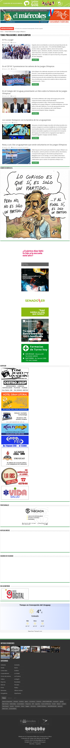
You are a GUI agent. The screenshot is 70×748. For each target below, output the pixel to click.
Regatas (27, 706)
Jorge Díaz (37, 704)
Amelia (2, 667)
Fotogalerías (4, 693)
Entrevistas (20, 147)
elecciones (33, 706)
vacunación (55, 701)
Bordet (54, 704)
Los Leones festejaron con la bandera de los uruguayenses (26, 120)
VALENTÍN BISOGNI (52, 706)
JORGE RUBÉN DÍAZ (47, 701)
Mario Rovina (5, 704)
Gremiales (17, 665)
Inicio (1, 31)
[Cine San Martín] (15, 373)
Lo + (15, 698)
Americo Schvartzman (7, 701)
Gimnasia (16, 701)
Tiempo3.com (38, 631)
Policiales (16, 684)
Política (16, 687)
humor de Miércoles (46, 704)
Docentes (17, 706)
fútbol (22, 706)
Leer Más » (35, 59)
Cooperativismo (5, 673)
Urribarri (64, 704)
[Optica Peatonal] (15, 417)
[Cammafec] (15, 441)
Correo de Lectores (6, 676)
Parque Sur (28, 704)
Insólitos (16, 670)
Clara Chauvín (5, 706)
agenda (61, 701)
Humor (16, 667)
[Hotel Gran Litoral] (15, 401)
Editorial (3, 684)
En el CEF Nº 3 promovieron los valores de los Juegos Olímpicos (28, 66)
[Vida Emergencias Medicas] (15, 492)
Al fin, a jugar (7, 40)
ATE (33, 704)
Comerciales (4, 670)
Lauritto (12, 706)
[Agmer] (15, 457)
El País (2, 687)
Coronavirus (32, 701)
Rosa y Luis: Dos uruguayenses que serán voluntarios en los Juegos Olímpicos (34, 145)
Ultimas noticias (18, 690)
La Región (16, 679)
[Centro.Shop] (15, 385)
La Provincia (17, 676)
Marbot (58, 704)
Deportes (14, 42)
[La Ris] (15, 476)
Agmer (26, 701)
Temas (4, 698)
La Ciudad (17, 673)
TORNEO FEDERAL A (41, 706)
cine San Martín (12, 708)
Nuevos (10, 698)
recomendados (20, 704)
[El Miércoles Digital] (35, 16)
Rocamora (39, 701)
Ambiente (3, 665)
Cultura (2, 679)
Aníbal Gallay (13, 704)
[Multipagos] (15, 429)
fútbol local (5, 708)
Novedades (25, 147)
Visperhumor (17, 693)
